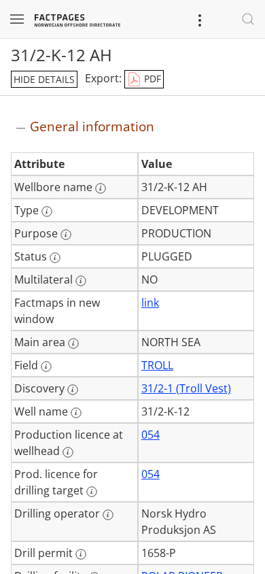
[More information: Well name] (76, 412)
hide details (44, 79)
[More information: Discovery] (72, 389)
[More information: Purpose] (65, 234)
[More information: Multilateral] (80, 280)
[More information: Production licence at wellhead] (68, 452)
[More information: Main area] (73, 343)
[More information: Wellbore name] (100, 188)
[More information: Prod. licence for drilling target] (91, 491)
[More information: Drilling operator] (108, 514)
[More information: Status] (55, 257)
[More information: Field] (46, 366)
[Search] (248, 19)
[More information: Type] (46, 211)
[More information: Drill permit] (80, 554)
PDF (151, 78)
